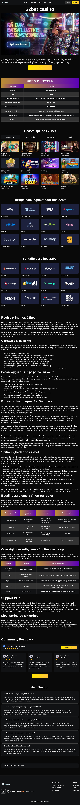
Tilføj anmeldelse (69, 647)
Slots (68, 137)
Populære (9, 137)
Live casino (29, 137)
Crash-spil (49, 137)
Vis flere (40, 676)
